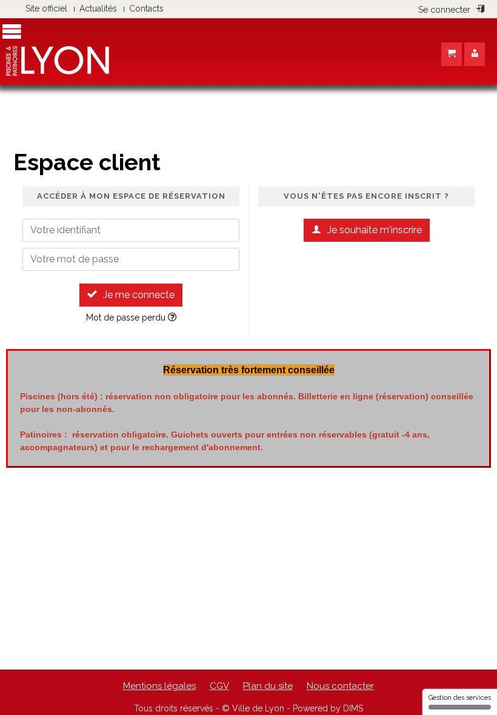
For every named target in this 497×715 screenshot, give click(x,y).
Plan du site (268, 685)
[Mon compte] (474, 54)
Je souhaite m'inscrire (374, 230)
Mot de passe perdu (127, 317)
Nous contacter (340, 685)
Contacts (146, 8)
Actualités (98, 8)
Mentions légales (159, 685)
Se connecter (444, 10)
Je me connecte (139, 295)
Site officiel (46, 8)
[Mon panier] (451, 54)
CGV (219, 685)
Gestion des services (460, 698)
